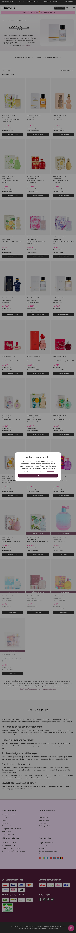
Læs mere (50, 471)
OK (38, 475)
